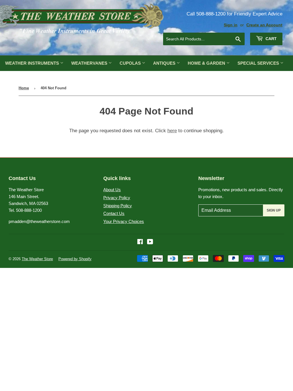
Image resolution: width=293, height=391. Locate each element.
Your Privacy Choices (123, 221)
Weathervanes (89, 63)
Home (24, 88)
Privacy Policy (116, 197)
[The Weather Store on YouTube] (150, 242)
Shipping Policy (117, 205)
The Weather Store (37, 259)
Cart (270, 38)
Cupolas (131, 63)
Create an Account (264, 25)
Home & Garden (207, 63)
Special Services (258, 63)
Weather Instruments (32, 63)
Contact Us (113, 213)
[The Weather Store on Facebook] (140, 242)
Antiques (165, 63)
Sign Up (274, 210)
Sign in (230, 25)
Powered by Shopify (75, 259)
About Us (112, 189)
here (172, 130)
